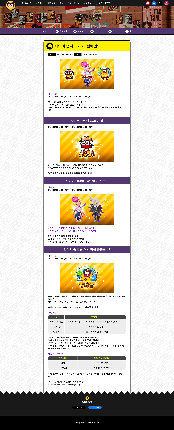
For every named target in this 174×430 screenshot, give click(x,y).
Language (105, 3)
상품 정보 (87, 3)
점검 (114, 31)
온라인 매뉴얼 (73, 3)
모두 (44, 31)
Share (97, 407)
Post (80, 407)
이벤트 (80, 31)
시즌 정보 (40, 3)
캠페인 (97, 31)
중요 (131, 31)
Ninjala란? (26, 3)
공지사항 (51, 3)
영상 (61, 3)
